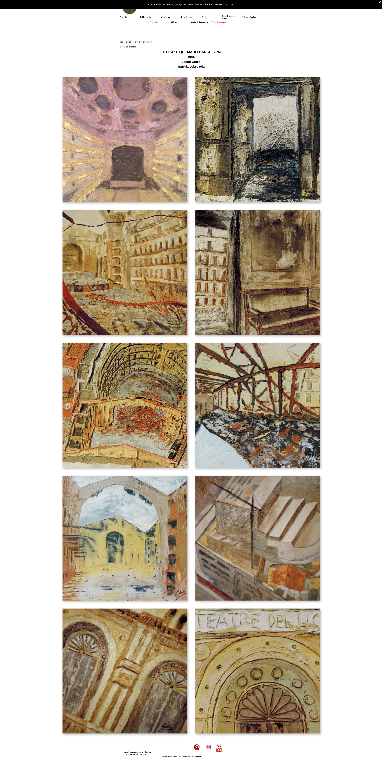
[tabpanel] (191, 59)
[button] (124, 139)
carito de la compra (199, 22)
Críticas (205, 17)
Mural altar (166, 17)
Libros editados (249, 17)
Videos (174, 22)
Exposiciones (186, 17)
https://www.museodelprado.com (137, 752)
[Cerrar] (379, 2)
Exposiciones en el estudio (229, 17)
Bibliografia (145, 17)
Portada (123, 17)
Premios (153, 22)
